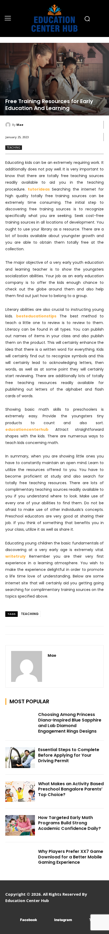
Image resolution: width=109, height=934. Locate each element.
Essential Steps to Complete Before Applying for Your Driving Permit (68, 755)
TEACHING (13, 147)
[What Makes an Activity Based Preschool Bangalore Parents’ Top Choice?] (20, 791)
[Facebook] (12, 920)
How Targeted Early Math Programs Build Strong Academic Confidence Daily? (69, 823)
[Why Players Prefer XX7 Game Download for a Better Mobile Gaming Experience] (20, 859)
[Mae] (8, 124)
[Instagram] (46, 920)
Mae (19, 125)
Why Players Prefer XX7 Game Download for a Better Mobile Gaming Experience (70, 857)
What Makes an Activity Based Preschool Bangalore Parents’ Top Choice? (71, 789)
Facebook (28, 920)
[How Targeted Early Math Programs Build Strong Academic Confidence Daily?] (20, 825)
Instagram (63, 920)
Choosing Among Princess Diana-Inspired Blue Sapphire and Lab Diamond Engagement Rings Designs (69, 722)
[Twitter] (81, 920)
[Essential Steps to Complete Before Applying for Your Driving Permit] (20, 757)
